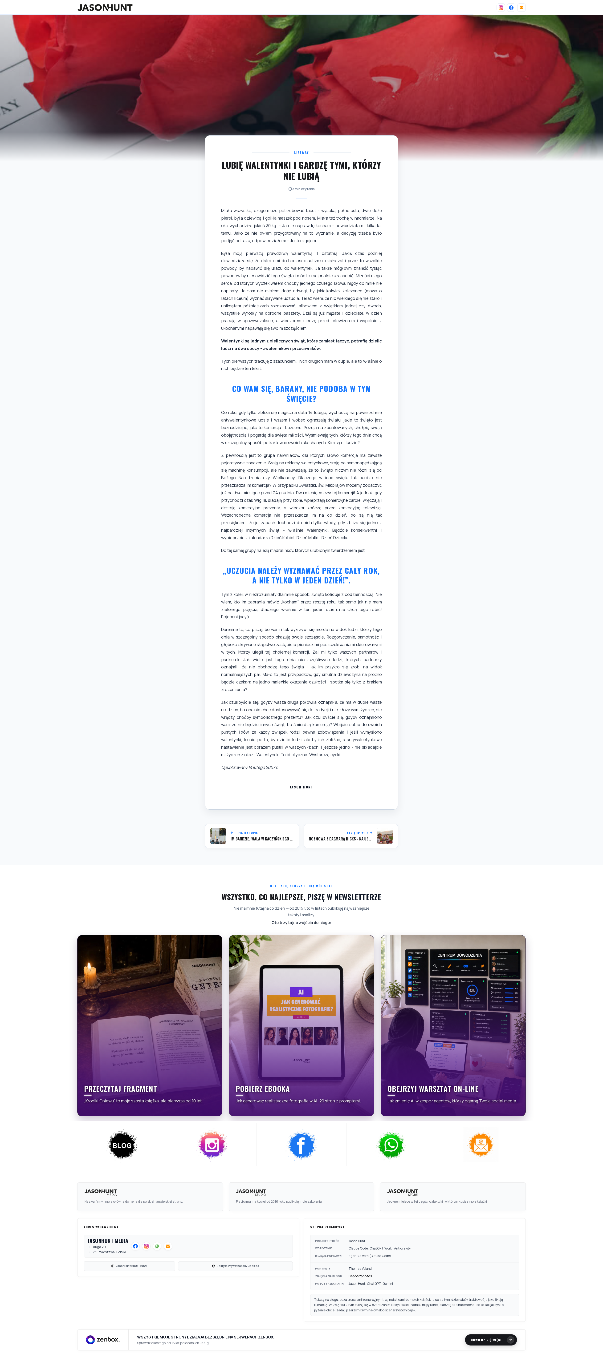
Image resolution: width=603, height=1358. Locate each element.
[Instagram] (501, 7)
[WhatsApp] (391, 1144)
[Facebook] (511, 7)
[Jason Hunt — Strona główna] (105, 7)
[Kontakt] (521, 7)
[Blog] (122, 1144)
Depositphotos (360, 1276)
